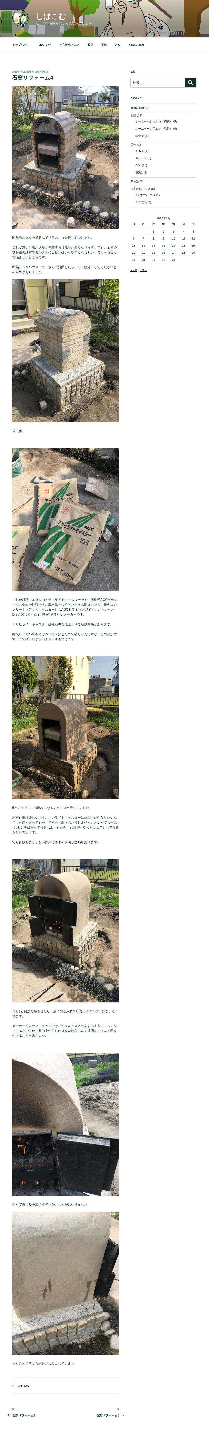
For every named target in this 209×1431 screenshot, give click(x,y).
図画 (90, 44)
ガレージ (141, 158)
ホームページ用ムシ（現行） (153, 128)
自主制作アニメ (70, 44)
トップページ (20, 44)
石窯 (138, 165)
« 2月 (133, 270)
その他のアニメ (145, 195)
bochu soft (136, 44)
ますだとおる (42, 72)
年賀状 (139, 136)
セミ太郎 (141, 202)
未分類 (134, 181)
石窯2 (26, 1386)
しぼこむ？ (44, 44)
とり (118, 44)
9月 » (143, 270)
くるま (139, 150)
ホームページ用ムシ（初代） (153, 121)
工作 (104, 44)
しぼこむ (51, 16)
